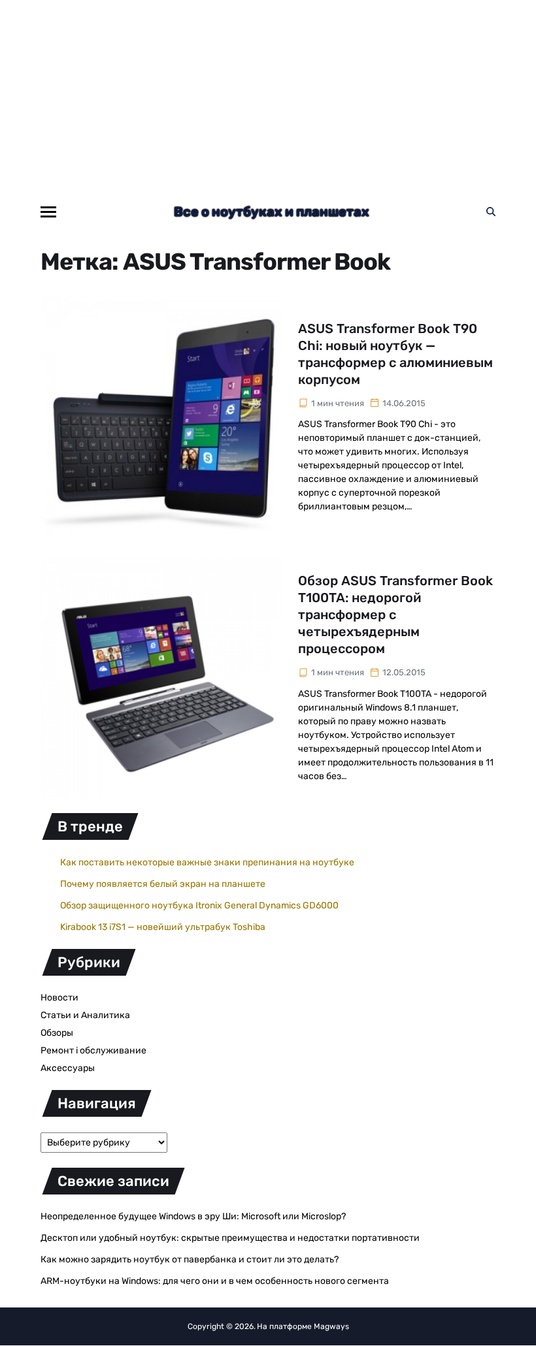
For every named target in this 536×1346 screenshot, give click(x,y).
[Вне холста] (48, 211)
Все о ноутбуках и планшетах (271, 211)
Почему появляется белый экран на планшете (162, 883)
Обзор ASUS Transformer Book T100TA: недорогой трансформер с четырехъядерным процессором (395, 614)
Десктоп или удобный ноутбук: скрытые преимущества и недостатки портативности (230, 1237)
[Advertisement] (268, 98)
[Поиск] (490, 211)
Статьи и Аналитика (85, 1015)
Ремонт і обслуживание (93, 1050)
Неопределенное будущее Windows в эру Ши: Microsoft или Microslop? (193, 1216)
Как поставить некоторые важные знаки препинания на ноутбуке (207, 862)
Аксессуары (68, 1068)
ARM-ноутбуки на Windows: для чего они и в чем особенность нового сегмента (215, 1281)
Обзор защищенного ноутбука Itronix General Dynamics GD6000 (199, 905)
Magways (331, 1326)
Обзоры (57, 1032)
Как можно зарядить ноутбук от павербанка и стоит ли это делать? (190, 1259)
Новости (59, 997)
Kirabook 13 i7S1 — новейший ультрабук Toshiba (162, 927)
